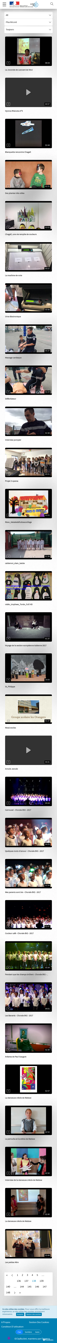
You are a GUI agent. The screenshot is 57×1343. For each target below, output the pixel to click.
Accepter (20, 1314)
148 (8, 1292)
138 (34, 1281)
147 (45, 1287)
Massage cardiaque (13, 357)
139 (42, 1281)
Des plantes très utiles (14, 193)
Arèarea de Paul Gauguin (15, 1056)
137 (26, 1281)
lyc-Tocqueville (15, 648)
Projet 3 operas (11, 481)
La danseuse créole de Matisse (18, 1098)
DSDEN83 (12, 73)
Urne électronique (13, 316)
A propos (5, 1322)
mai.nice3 (12, 607)
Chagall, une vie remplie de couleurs (21, 234)
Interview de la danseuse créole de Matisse (23, 1180)
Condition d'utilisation (12, 1326)
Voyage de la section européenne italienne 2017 (25, 645)
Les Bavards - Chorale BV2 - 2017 (19, 1015)
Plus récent (11, 22)
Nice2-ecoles (10, 727)
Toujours (10, 29)
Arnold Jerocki (11, 769)
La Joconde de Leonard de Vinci (19, 70)
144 (22, 1287)
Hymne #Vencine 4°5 (14, 111)
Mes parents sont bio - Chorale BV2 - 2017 (23, 892)
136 (19, 1281)
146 (37, 1287)
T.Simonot (12, 525)
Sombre (28, 1332)
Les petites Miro (12, 1262)
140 (8, 1287)
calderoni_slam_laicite (15, 563)
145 (29, 1287)
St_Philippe (10, 686)
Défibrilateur (10, 399)
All (7, 15)
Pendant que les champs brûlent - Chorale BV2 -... (26, 974)
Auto (37, 1332)
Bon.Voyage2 (14, 813)
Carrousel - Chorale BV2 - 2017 (18, 810)
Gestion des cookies (33, 1314)
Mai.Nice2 (12, 730)
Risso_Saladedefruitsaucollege (18, 522)
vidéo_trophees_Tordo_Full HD (19, 604)
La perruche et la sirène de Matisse (20, 1139)
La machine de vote (13, 275)
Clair (19, 1332)
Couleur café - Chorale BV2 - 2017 (19, 933)
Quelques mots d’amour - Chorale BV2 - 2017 (24, 851)
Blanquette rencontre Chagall (18, 152)
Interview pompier (13, 440)
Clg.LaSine (12, 114)
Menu (4, 4)
